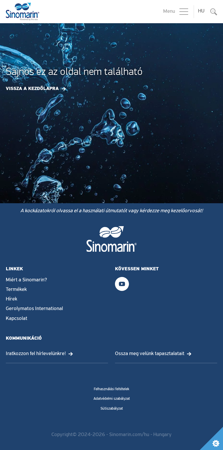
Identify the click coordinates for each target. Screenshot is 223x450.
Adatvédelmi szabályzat (111, 399)
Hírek (11, 299)
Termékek (16, 289)
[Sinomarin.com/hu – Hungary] (22, 12)
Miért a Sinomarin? (26, 280)
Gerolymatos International (34, 309)
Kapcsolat (16, 318)
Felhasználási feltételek (111, 389)
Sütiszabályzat (111, 409)
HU (201, 11)
